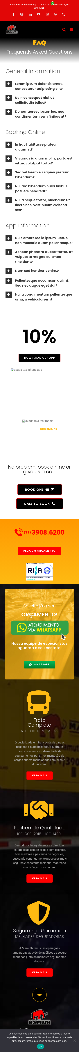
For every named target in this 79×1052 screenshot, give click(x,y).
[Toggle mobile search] (64, 29)
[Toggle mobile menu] (71, 29)
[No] (74, 1040)
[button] (39, 86)
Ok (40, 1046)
